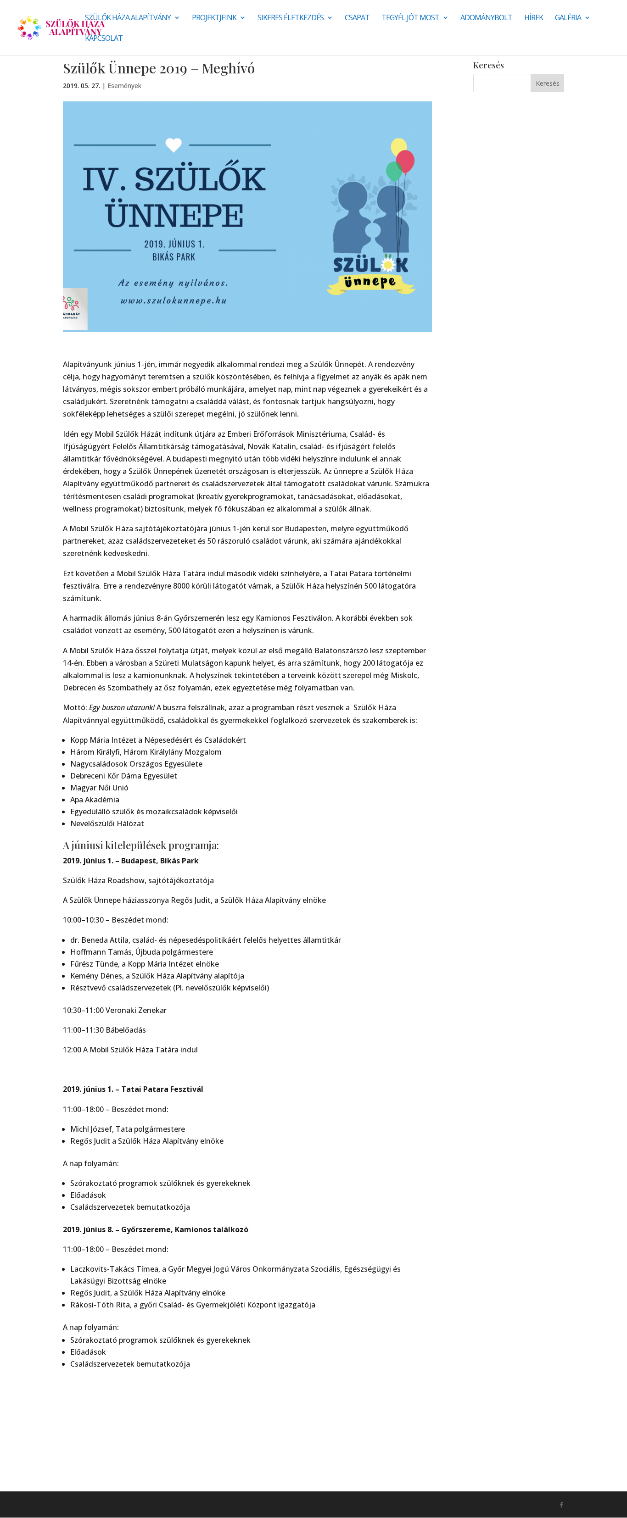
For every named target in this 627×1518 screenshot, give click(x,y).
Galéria (568, 18)
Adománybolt (486, 18)
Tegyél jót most (410, 18)
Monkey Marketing (112, 1504)
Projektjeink (214, 18)
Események (124, 85)
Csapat (357, 18)
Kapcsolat (104, 39)
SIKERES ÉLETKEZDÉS (291, 18)
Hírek (533, 18)
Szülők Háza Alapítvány (128, 18)
